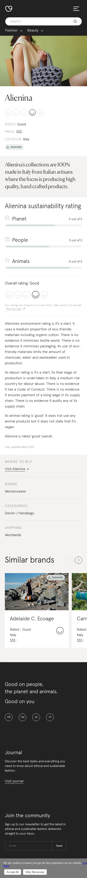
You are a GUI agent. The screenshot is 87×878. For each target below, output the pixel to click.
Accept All (13, 872)
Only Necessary (34, 872)
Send (59, 845)
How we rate (13, 309)
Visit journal (14, 781)
